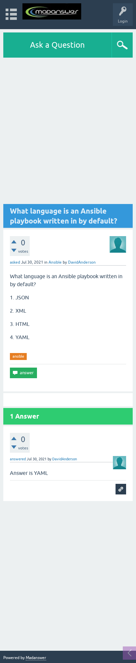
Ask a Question (57, 44)
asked (15, 262)
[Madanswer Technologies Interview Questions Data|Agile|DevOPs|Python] (51, 11)
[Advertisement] (68, 131)
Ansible (55, 262)
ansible (18, 356)
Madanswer (36, 657)
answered (18, 459)
